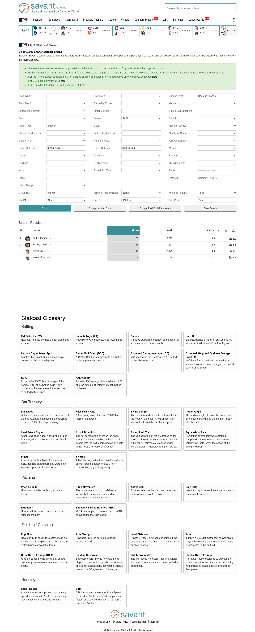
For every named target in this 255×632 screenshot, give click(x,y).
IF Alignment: (101, 163)
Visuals (125, 19)
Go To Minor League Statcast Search (40, 51)
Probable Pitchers (93, 19)
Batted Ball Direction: (180, 110)
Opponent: (99, 155)
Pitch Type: (25, 96)
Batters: (173, 170)
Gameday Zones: (103, 103)
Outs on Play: (26, 140)
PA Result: (99, 96)
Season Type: (176, 96)
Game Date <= (102, 148)
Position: (23, 163)
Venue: (173, 103)
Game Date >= (27, 148)
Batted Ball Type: (103, 170)
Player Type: (25, 125)
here (154, 76)
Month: (173, 148)
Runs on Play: (101, 140)
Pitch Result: (25, 103)
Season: (98, 118)
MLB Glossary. (31, 59)
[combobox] (200, 7)
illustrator (37, 19)
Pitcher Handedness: (30, 133)
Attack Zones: (101, 110)
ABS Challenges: (178, 140)
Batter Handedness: (105, 133)
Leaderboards (199, 19)
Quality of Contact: (179, 133)
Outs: (97, 125)
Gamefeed (54, 19)
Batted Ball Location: (30, 110)
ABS (165, 19)
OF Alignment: (177, 163)
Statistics (178, 19)
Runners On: (176, 155)
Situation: (174, 118)
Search (112, 19)
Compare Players (144, 19)
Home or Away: (177, 125)
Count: (22, 118)
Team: (22, 155)
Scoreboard (71, 19)
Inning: (22, 170)
